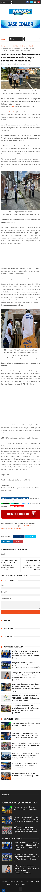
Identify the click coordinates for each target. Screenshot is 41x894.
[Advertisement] (20, 255)
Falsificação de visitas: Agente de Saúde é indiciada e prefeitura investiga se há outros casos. (25, 755)
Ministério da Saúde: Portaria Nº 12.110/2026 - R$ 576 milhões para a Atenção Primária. (25, 698)
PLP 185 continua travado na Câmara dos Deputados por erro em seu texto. (25, 775)
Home (3, 39)
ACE (9, 46)
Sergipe (31, 46)
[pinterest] (39, 2)
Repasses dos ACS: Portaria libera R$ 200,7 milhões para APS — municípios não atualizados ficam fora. (26, 687)
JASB (12, 106)
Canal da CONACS (26, 526)
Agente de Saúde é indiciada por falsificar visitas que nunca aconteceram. (25, 765)
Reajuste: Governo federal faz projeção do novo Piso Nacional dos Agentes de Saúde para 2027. (26, 664)
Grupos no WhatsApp (8, 112)
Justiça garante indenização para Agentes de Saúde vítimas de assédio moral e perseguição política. (26, 676)
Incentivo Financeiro (14, 528)
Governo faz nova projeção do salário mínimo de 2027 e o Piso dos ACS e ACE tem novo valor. (25, 735)
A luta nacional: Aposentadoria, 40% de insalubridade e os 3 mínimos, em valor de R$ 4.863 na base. (25, 654)
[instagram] (35, 2)
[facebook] (27, 2)
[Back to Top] (20, 889)
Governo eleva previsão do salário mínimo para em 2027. (26, 724)
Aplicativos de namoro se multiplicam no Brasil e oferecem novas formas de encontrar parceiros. (25, 709)
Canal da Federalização (9, 526)
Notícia (15, 46)
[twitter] (31, 2)
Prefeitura (23, 46)
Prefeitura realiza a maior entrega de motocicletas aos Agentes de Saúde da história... (26, 745)
